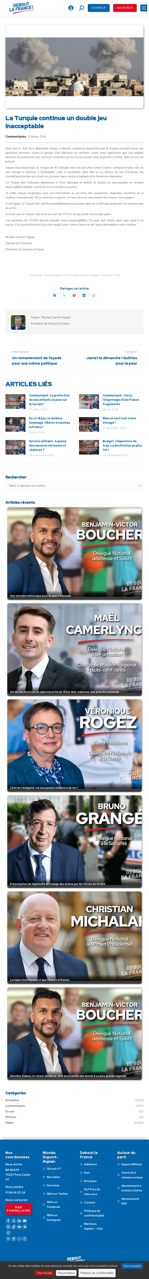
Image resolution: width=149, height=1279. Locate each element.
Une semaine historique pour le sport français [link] (40, 595)
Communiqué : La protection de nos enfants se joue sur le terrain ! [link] (49, 400)
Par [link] (81, 275)
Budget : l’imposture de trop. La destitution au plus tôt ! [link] (122, 445)
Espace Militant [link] (131, 1164)
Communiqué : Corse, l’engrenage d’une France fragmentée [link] (121, 400)
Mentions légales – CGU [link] (93, 1226)
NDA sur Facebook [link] (53, 1204)
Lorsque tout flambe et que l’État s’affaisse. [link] (40, 979)
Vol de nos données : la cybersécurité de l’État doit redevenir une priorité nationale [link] (64, 691)
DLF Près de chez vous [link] (92, 1192)
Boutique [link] (90, 1181)
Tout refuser (44, 1273)
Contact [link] (89, 1202)
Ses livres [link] (53, 1185)
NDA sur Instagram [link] (54, 1217)
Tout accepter (132, 1266)
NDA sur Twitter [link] (57, 1194)
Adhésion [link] (90, 1164)
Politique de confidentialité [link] (94, 1213)
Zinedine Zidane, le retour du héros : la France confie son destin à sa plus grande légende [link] (68, 1076)
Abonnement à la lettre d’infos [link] (131, 1188)
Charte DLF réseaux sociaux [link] (132, 1175)
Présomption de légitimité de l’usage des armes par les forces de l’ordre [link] (57, 883)
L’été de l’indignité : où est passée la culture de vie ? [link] (44, 787)
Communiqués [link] (15, 136)
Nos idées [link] (53, 1177)
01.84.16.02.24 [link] (15, 1192)
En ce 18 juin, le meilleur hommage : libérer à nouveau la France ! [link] (49, 422)
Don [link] (87, 1173)
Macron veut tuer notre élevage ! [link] (119, 420)
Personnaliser (66, 1273)
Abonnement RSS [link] (130, 1201)
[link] (143, 8)
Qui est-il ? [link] (54, 1169)
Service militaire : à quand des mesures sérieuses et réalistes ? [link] (47, 445)
